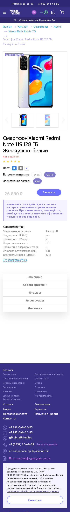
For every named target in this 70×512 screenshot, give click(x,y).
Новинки (7, 391)
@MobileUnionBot (20, 437)
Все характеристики (15, 259)
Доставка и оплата (15, 413)
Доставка (35, 308)
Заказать (49, 192)
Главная (7, 26)
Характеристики (35, 284)
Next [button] (63, 120)
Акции (7, 409)
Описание (35, 277)
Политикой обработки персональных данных (33, 491)
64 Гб (37, 174)
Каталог (23, 26)
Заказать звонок (46, 444)
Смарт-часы (42, 378)
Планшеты (41, 391)
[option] (35, 81)
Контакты (9, 418)
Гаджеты (40, 387)
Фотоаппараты (43, 395)
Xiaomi (57, 26)
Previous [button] (6, 120)
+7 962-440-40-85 (48, 3)
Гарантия (40, 409)
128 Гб (49, 174)
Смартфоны (40, 26)
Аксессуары (35, 300)
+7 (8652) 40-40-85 (22, 3)
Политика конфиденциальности (29, 458)
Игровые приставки (14, 382)
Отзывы (35, 292)
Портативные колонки (15, 378)
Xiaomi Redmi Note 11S (22, 31)
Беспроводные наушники (49, 374)
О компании (42, 404)
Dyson (38, 382)
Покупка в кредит (46, 413)
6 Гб (37, 181)
